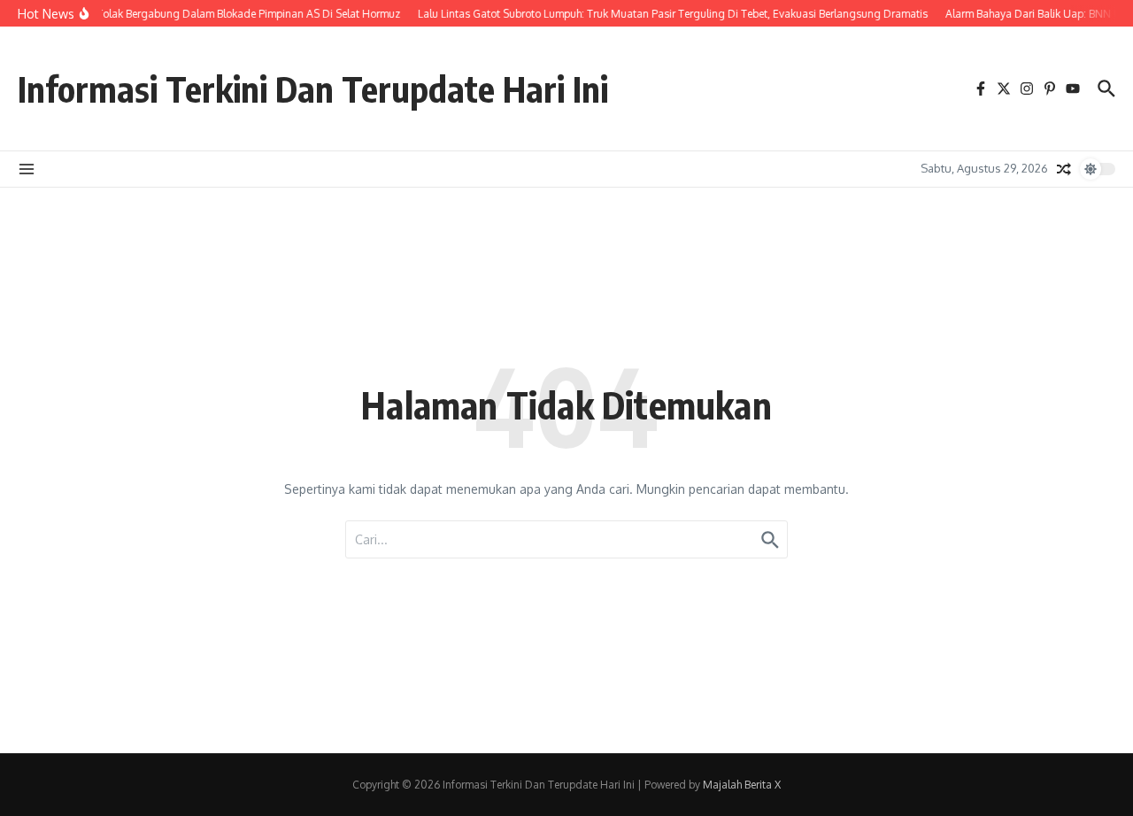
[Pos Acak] (1064, 169)
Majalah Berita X (742, 784)
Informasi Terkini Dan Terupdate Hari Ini (313, 88)
